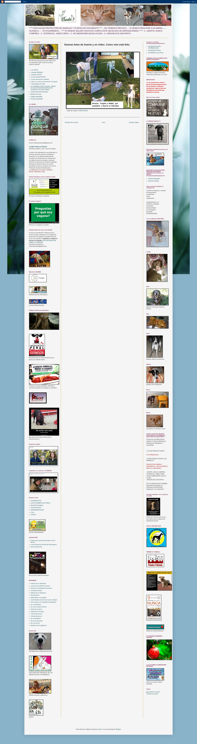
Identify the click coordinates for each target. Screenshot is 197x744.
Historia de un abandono (38, 583)
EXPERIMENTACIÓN (37, 510)
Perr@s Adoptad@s (37, 99)
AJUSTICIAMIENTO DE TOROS (40, 503)
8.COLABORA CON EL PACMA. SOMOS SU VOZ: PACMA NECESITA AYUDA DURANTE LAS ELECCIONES (43, 88)
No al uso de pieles (37, 621)
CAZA (32, 512)
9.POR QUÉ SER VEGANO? (39, 92)
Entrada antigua (134, 122)
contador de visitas (152, 694)
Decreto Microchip (36, 547)
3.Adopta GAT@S (36, 74)
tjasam (100, 729)
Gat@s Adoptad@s (36, 96)
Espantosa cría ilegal (37, 611)
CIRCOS (33, 514)
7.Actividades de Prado (38, 84)
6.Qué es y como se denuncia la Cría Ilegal (44, 81)
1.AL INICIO (34, 70)
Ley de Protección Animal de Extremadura (44, 544)
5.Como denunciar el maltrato (40, 79)
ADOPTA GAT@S (153, 181)
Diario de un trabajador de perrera (41, 588)
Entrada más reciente (71, 122)
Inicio (103, 122)
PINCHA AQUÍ (83, 110)
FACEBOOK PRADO (154, 50)
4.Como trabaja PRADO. (38, 77)
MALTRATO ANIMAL (37, 505)
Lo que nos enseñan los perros (40, 586)
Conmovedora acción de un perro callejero (44, 600)
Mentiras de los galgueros (39, 625)
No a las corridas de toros (39, 607)
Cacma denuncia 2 (36, 614)
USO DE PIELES (36, 507)
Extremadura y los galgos (38, 597)
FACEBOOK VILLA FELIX (156, 53)
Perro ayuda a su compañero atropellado (43, 602)
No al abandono (36, 618)
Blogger (118, 729)
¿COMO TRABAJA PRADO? (38, 147)
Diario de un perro (36, 609)
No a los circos (35, 623)
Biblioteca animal (36, 94)
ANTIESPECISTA (36, 501)
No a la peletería (36, 604)
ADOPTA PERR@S (154, 179)
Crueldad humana (36, 590)
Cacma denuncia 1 (36, 616)
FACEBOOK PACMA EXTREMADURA (154, 47)
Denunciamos (35, 595)
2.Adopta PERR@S (37, 72)
